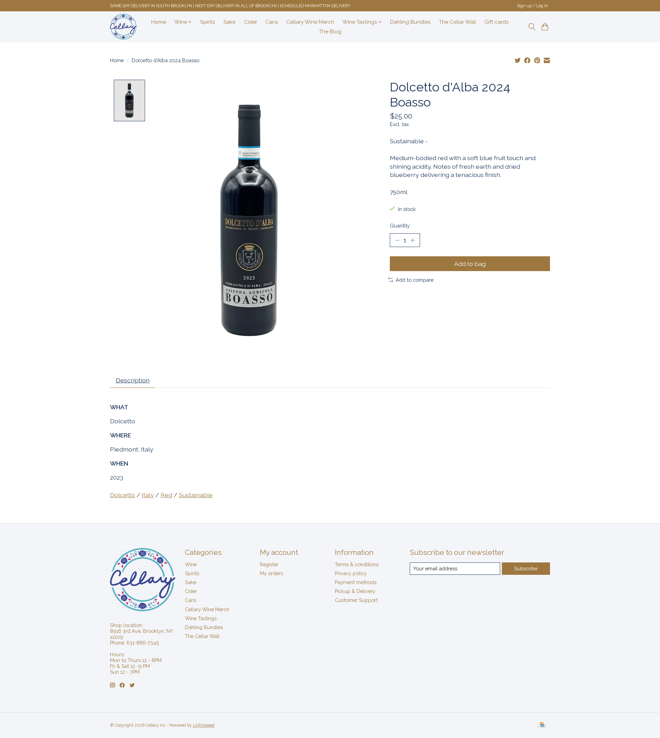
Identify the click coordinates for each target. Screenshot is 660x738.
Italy (148, 495)
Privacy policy (351, 573)
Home (158, 22)
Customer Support (356, 600)
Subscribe (525, 568)
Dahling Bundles (410, 22)
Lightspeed (203, 725)
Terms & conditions (356, 564)
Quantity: (400, 225)
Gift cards (496, 22)
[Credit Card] (542, 725)
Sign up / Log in (532, 5)
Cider (250, 22)
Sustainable (196, 495)
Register (269, 564)
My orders (271, 573)
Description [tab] (133, 380)
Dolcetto (122, 495)
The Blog (330, 32)
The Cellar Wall (457, 22)
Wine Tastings (201, 618)
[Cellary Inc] (123, 27)
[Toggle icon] (532, 27)
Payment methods (355, 582)
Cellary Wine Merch (310, 22)
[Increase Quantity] (412, 240)
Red (166, 495)
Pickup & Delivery (355, 591)
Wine (191, 564)
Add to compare (414, 280)
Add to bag (470, 263)
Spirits (207, 22)
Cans (271, 22)
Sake (229, 22)
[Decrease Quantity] (397, 240)
